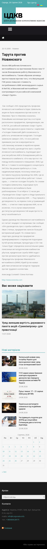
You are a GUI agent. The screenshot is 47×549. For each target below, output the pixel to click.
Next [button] (43, 317)
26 (16, 461)
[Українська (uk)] (41, 5)
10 (3, 451)
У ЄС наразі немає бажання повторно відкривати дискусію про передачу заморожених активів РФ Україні (30, 378)
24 (3, 461)
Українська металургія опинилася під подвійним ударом (30, 406)
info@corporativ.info (16, 516)
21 (28, 456)
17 (3, 456)
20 (22, 456)
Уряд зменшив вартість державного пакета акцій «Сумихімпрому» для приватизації (23, 326)
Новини (15, 48)
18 (10, 456)
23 (40, 456)
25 (10, 461)
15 (34, 451)
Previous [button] (4, 317)
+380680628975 (12, 519)
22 (34, 456)
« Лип (4, 472)
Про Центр (31, 2)
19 (16, 456)
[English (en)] (38, 5)
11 (9, 451)
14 (28, 451)
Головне (8, 528)
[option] (23, 312)
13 (22, 451)
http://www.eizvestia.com (12, 280)
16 (40, 451)
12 (16, 451)
